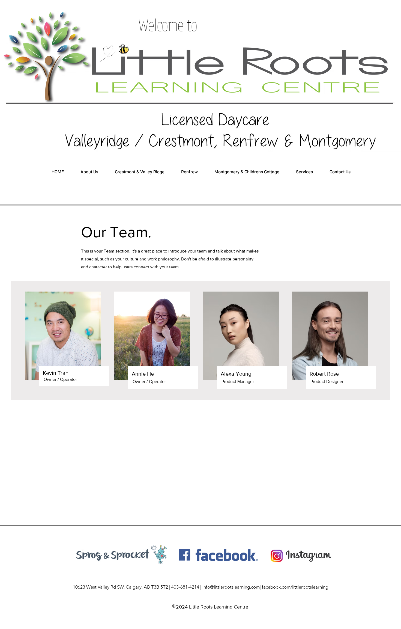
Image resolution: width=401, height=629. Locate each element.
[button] (89, 173)
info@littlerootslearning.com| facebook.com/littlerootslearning (265, 587)
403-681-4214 (185, 587)
